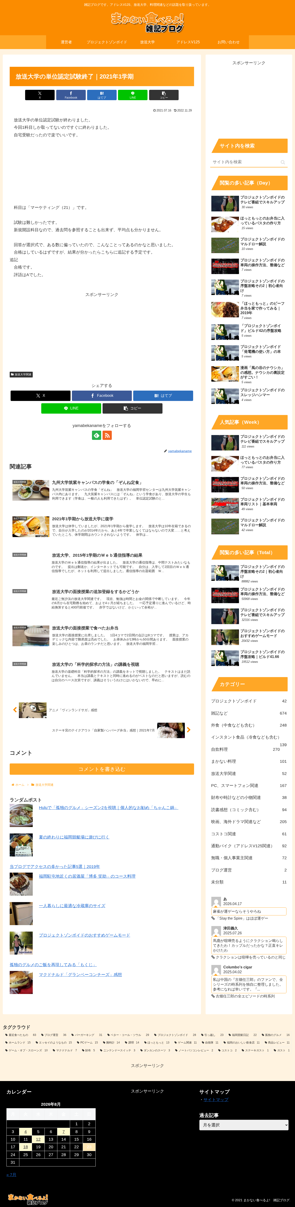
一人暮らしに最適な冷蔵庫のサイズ (72, 906)
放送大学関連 (23, 374)
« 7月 (11, 1174)
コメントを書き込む (102, 769)
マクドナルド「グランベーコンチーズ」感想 (80, 974)
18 (25, 1147)
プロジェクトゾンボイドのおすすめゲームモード (84, 935)
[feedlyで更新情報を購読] (96, 435)
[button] (164, 95)
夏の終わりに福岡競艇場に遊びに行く (74, 837)
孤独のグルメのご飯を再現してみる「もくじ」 (53, 965)
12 (38, 1139)
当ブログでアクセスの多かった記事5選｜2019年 (55, 866)
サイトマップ (216, 1099)
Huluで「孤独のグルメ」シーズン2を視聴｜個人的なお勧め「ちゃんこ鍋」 (108, 807)
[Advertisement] (102, 330)
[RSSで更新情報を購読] (107, 435)
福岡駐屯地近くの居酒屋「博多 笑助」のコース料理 (87, 876)
